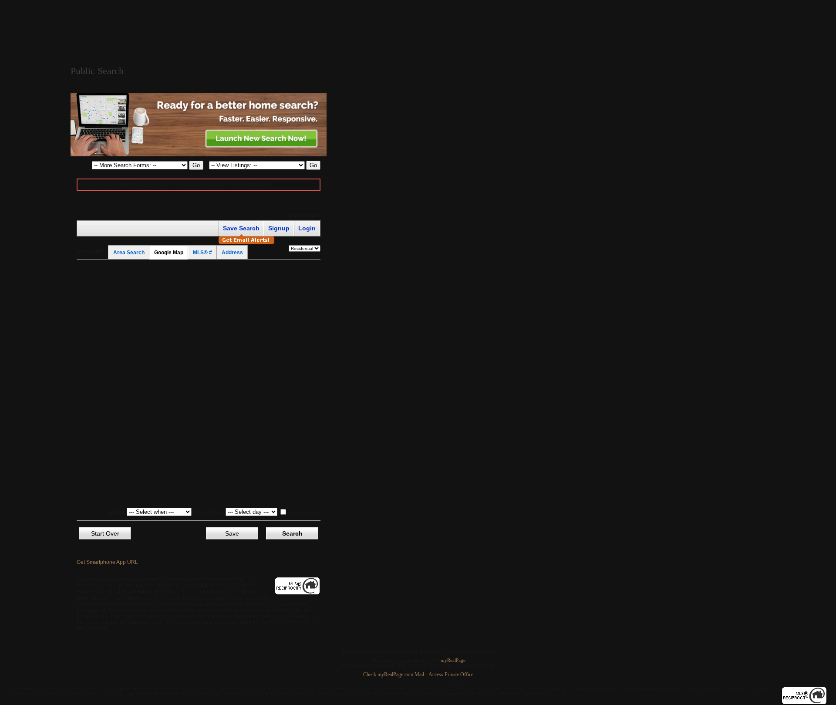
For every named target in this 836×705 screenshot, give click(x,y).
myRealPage (453, 660)
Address (232, 253)
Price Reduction (303, 513)
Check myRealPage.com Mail (393, 675)
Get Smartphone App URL (107, 562)
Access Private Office (450, 675)
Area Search (129, 253)
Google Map (168, 253)
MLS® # (202, 253)
